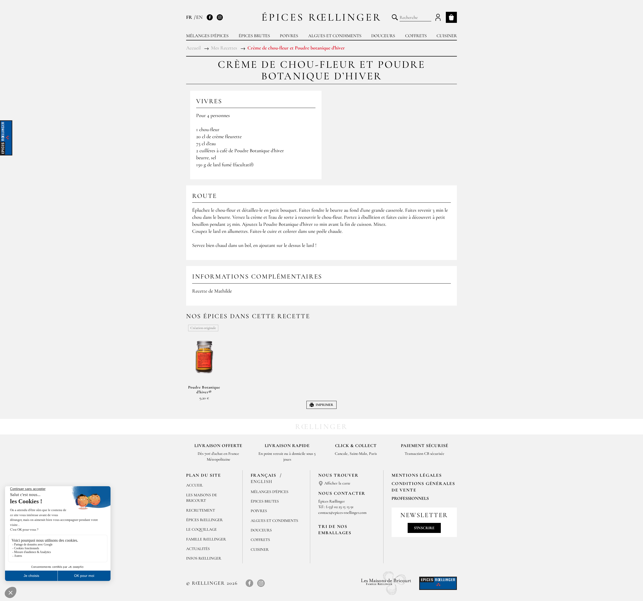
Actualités (198, 548)
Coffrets (416, 35)
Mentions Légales (417, 475)
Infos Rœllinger (203, 558)
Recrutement (200, 510)
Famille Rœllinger (206, 539)
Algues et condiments (334, 35)
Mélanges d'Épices (269, 491)
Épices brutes (254, 35)
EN (199, 17)
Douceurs (383, 35)
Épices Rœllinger (321, 17)
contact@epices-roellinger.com (342, 512)
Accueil (194, 485)
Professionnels (410, 498)
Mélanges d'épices (207, 35)
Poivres (289, 35)
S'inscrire (424, 527)
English (262, 481)
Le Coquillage (201, 529)
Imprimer (324, 405)
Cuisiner (447, 35)
